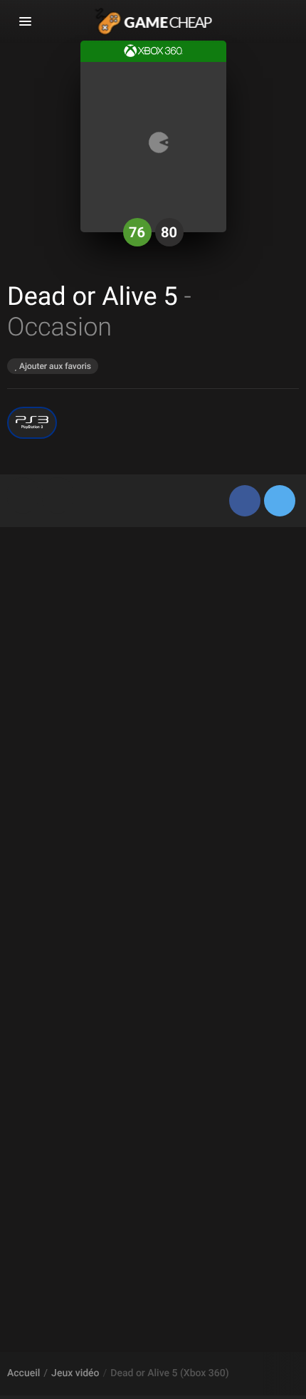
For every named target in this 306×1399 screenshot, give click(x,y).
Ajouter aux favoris (54, 366)
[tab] (22, 495)
